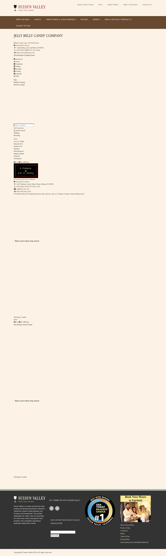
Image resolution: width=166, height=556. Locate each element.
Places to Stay (125, 528)
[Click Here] (135, 509)
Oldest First (18, 146)
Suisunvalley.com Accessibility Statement (134, 542)
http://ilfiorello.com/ (23, 191)
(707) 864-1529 (34, 186)
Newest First (18, 144)
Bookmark (19, 59)
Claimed (17, 156)
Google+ (18, 69)
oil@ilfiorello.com (23, 189)
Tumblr (18, 71)
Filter (15, 139)
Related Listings (19, 82)
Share (17, 61)
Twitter (18, 66)
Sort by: (19, 141)
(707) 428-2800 (34, 50)
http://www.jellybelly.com (25, 53)
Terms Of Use (125, 536)
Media (122, 534)
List (16, 162)
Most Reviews (19, 151)
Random (17, 149)
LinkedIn (18, 74)
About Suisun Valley (127, 525)
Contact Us (124, 531)
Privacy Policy (125, 539)
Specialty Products (22, 45)
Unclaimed (17, 158)
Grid (22, 162)
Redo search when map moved (27, 241)
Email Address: (55, 528)
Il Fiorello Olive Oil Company (24, 179)
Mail (17, 76)
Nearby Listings (19, 85)
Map (15, 80)
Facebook (19, 64)
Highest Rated (19, 154)
